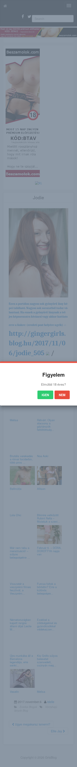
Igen (45, 395)
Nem (62, 395)
